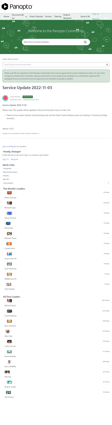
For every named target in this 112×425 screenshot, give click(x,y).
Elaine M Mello (10, 356)
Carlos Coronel (10, 346)
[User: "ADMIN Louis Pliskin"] (9, 274)
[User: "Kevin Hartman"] (9, 321)
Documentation (18, 16)
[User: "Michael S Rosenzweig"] (9, 233)
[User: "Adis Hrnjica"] (8, 392)
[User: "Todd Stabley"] (8, 284)
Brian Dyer (8, 336)
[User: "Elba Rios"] (7, 372)
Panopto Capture (25, 133)
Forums (48, 16)
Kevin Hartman (10, 326)
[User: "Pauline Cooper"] (9, 382)
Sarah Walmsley (10, 269)
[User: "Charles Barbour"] (9, 311)
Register (96, 19)
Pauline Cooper (10, 387)
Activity (6, 176)
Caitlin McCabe (15, 97)
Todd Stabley (10, 289)
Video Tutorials (36, 16)
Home (6, 16)
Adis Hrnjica (9, 397)
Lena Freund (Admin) (10, 259)
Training (57, 16)
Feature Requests (67, 16)
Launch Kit (85, 16)
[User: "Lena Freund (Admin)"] (9, 254)
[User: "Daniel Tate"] (8, 223)
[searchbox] (56, 42)
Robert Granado (10, 198)
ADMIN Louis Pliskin (10, 279)
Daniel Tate (9, 228)
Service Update (13, 133)
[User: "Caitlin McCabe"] (5, 98)
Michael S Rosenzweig (10, 238)
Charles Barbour (10, 316)
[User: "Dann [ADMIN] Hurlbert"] (9, 361)
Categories (7, 168)
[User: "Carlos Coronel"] (9, 341)
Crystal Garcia (10, 248)
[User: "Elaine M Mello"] (9, 351)
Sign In (95, 14)
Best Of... (6, 179)
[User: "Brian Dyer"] (7, 331)
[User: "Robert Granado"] (9, 192)
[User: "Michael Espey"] (9, 203)
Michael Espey (10, 208)
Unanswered (56, 183)
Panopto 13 (35, 133)
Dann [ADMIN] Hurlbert (10, 367)
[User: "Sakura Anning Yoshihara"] (9, 213)
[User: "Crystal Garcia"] (9, 243)
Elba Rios (8, 377)
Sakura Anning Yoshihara (10, 218)
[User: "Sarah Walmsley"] (9, 264)
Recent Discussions (10, 172)
